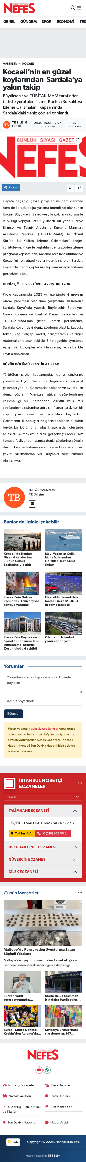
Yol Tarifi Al (23, 833)
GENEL (9, 22)
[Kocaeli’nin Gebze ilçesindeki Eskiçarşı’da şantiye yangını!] (22, 583)
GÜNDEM (28, 22)
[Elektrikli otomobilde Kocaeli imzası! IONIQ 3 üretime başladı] (63, 583)
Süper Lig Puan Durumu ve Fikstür (22, 1109)
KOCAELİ (28, 63)
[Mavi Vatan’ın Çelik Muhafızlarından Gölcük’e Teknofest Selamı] (63, 540)
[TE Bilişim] (14, 497)
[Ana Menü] (79, 8)
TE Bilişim (36, 494)
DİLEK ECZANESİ (23, 872)
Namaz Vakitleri (20, 1096)
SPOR (46, 22)
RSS (15, 1142)
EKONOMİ (65, 22)
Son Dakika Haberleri (22, 1122)
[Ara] (73, 8)
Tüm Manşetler (61, 1107)
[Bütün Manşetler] (80, 893)
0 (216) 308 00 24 (56, 833)
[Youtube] (39, 1070)
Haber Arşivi (59, 1122)
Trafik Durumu (60, 1096)
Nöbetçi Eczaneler (21, 1085)
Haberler (10, 63)
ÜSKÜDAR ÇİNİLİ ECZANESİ (32, 847)
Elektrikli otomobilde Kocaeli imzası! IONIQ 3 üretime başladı (62, 601)
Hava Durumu (60, 1085)
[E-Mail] (32, 504)
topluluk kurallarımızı (44, 728)
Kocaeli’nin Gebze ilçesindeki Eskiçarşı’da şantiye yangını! (21, 601)
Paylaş (13, 187)
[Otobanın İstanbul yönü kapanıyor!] (63, 623)
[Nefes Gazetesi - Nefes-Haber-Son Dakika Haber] (19, 8)
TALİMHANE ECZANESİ (29, 810)
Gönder (13, 714)
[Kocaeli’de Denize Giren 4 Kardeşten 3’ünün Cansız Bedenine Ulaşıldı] (22, 540)
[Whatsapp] (47, 1070)
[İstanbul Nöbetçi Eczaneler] (80, 783)
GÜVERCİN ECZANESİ (28, 859)
